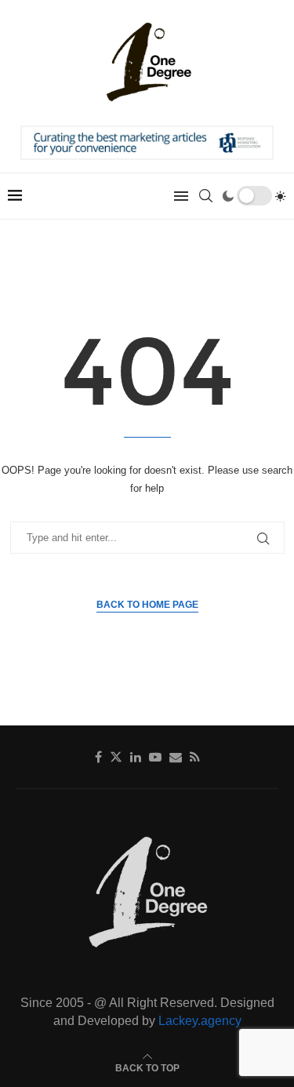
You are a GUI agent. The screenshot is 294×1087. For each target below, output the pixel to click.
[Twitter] (116, 757)
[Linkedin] (135, 757)
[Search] (205, 196)
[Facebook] (98, 757)
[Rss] (195, 757)
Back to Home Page (147, 604)
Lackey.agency (199, 1020)
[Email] (175, 757)
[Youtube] (155, 757)
